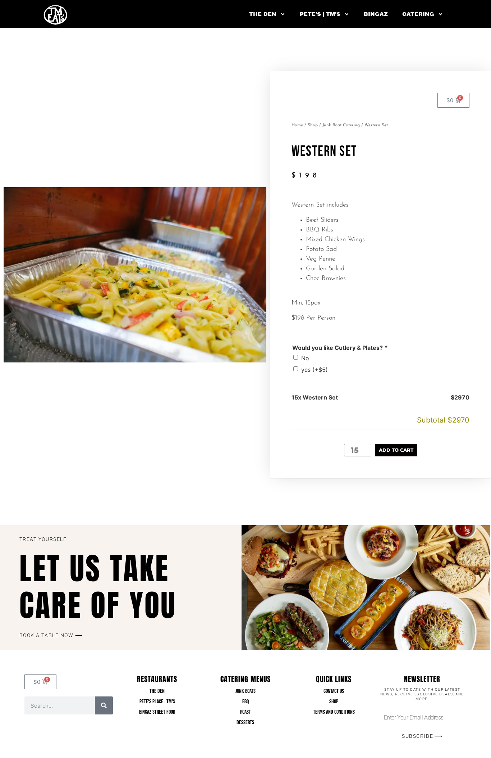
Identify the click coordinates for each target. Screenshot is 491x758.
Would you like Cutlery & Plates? (339, 348)
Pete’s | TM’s (320, 14)
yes (314, 369)
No (305, 358)
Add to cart (396, 450)
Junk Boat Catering (341, 125)
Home (297, 125)
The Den (262, 14)
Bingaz (376, 14)
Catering (418, 14)
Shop (313, 125)
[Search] (104, 705)
